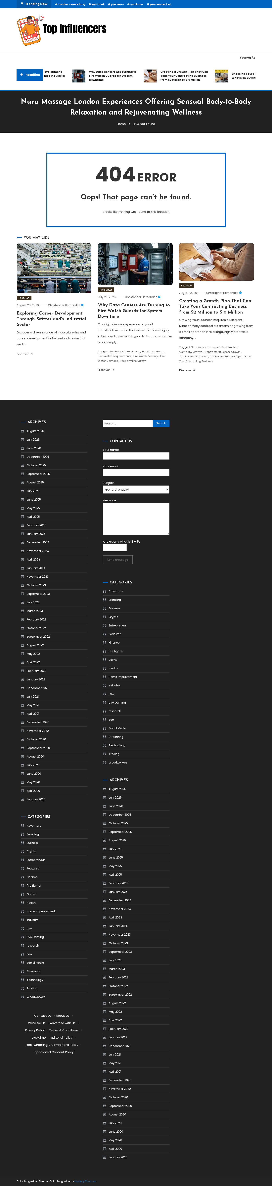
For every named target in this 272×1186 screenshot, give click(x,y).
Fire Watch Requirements (115, 356)
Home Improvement (41, 911)
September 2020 (38, 748)
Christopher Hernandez (64, 305)
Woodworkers (36, 997)
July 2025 (33, 491)
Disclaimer (39, 1037)
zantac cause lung (71, 4)
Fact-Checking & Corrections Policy (52, 1045)
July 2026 (33, 440)
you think (98, 4)
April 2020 (33, 791)
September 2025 (38, 474)
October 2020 (36, 739)
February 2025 (36, 525)
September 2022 (38, 637)
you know (136, 4)
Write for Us (36, 1023)
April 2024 (33, 560)
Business (32, 843)
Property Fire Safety (133, 361)
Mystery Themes (85, 1181)
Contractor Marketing (193, 356)
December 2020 (38, 722)
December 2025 (38, 457)
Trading (32, 988)
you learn (117, 4)
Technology (35, 980)
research (33, 946)
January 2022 (36, 679)
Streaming (34, 971)
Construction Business (205, 347)
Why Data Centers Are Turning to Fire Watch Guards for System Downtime (104, 76)
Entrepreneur (36, 860)
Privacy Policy (35, 1030)
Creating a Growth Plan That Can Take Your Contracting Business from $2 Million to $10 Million (176, 76)
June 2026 (34, 448)
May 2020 (33, 782)
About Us (62, 1015)
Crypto (31, 851)
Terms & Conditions (63, 1030)
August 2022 (35, 645)
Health (31, 903)
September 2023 (38, 594)
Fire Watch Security (145, 356)
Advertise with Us (62, 1023)
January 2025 (36, 534)
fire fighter (106, 289)
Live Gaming (35, 937)
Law (29, 928)
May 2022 (33, 654)
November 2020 (38, 731)
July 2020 (33, 765)
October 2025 (36, 465)
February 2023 (36, 619)
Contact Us (42, 1015)
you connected (160, 4)
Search (245, 58)
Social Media (35, 963)
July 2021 (33, 697)
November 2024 (38, 551)
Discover (23, 354)
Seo (29, 954)
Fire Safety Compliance (125, 351)
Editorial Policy (61, 1037)
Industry (32, 920)
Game (31, 894)
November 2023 (38, 577)
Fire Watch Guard (153, 351)
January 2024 (36, 568)
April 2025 (33, 517)
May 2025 (33, 508)
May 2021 (33, 705)
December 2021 (37, 688)
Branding (33, 834)
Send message (117, 560)
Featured (24, 298)
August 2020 (35, 757)
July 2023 (33, 602)
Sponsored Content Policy (54, 1052)
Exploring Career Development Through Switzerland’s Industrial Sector (51, 319)
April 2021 (33, 714)
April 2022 (33, 662)
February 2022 (36, 671)
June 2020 (34, 774)
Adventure (34, 826)
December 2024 (38, 542)
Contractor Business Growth (222, 352)
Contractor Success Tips (225, 356)
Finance (32, 877)
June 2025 (34, 500)
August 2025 (35, 482)
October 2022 (36, 628)
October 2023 (36, 585)
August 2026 (35, 431)
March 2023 (35, 611)
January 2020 (36, 799)
